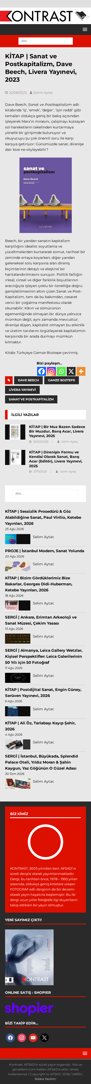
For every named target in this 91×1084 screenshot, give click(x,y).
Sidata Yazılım (45, 1079)
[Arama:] (45, 40)
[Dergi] (45, 19)
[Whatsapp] (61, 371)
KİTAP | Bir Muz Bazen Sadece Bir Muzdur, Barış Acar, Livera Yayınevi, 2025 (57, 431)
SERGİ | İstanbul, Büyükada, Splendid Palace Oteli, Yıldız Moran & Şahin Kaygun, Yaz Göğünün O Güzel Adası (41, 762)
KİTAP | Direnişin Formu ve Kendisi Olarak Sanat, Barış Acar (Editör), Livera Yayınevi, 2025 (55, 459)
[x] (44, 1037)
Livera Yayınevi (22, 390)
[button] (84, 29)
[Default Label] (33, 1037)
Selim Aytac (43, 92)
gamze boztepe (61, 380)
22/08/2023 (18, 92)
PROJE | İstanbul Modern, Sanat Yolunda (44, 550)
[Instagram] (51, 371)
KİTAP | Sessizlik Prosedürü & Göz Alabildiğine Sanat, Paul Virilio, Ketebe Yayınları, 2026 (43, 517)
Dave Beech (28, 380)
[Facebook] (41, 371)
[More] (81, 371)
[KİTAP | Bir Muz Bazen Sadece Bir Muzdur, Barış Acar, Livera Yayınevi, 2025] (15, 432)
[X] (71, 371)
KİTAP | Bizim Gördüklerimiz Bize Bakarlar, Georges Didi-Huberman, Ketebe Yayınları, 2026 (38, 584)
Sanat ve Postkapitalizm (31, 399)
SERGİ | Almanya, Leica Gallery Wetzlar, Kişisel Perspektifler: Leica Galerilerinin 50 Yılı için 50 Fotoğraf (43, 656)
